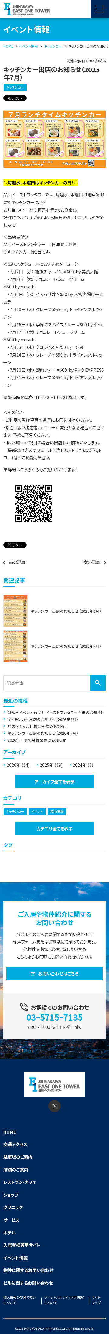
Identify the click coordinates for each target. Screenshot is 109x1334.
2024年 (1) (83, 765)
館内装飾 (57, 811)
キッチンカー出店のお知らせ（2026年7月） (43, 733)
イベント (37, 811)
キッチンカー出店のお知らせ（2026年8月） (43, 719)
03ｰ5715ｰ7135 (54, 1017)
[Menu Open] (100, 9)
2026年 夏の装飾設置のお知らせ (37, 740)
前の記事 (17, 562)
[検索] (98, 683)
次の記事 (92, 562)
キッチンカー (15, 87)
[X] (54, 1106)
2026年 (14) (18, 765)
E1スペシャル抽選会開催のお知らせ (38, 726)
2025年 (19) (51, 765)
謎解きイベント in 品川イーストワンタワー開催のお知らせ (56, 712)
